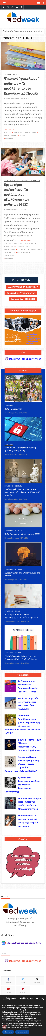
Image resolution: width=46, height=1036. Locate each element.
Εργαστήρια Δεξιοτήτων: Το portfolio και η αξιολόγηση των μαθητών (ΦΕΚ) (16, 194)
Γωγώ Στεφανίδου (11, 413)
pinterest (22, 992)
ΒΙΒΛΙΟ (17, 611)
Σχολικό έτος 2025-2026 (23, 299)
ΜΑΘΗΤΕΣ (24, 135)
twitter (23, 982)
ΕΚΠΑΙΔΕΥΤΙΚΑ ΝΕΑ (11, 74)
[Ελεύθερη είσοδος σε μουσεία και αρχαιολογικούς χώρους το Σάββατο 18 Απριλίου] (23, 470)
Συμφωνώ (8, 1032)
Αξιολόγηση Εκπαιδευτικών (23, 286)
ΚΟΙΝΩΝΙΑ (18, 486)
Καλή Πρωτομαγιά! (13, 409)
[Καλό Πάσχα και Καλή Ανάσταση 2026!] (23, 515)
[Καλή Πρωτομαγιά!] (23, 388)
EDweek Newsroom (11, 98)
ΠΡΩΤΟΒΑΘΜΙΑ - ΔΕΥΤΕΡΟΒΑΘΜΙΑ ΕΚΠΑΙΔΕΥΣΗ (22, 180)
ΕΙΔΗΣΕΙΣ (18, 530)
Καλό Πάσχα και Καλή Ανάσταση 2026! (22, 534)
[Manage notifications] (4, 1027)
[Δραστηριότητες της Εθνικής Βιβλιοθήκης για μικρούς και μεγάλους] (23, 595)
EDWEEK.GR (9, 405)
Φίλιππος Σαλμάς (10, 209)
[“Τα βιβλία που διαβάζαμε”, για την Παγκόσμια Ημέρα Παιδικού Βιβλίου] (23, 637)
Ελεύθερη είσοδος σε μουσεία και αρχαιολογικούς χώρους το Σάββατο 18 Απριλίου (22, 492)
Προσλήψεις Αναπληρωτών (21, 292)
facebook (8, 982)
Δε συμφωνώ (22, 1032)
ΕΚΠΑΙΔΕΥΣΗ (30, 132)
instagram (37, 982)
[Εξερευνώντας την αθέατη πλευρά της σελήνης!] (23, 554)
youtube (8, 992)
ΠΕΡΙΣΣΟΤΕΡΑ (11, 129)
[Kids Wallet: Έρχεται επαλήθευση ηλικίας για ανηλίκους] (23, 428)
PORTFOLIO (18, 132)
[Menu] (3, 2)
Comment (9, 138)
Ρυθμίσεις (27, 1027)
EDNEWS (7, 132)
